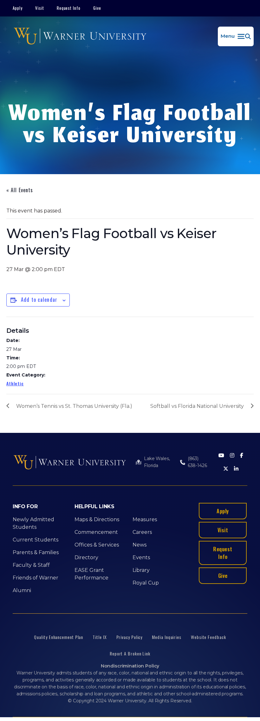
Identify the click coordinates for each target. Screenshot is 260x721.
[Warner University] (80, 36)
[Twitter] (225, 469)
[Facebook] (241, 455)
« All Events (19, 190)
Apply (18, 8)
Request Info (69, 8)
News (139, 545)
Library (141, 570)
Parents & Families (36, 552)
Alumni (22, 590)
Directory (86, 557)
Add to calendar (39, 299)
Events (141, 557)
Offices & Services (97, 545)
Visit (39, 8)
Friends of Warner (35, 578)
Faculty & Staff (31, 565)
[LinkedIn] (236, 469)
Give (97, 8)
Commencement (96, 532)
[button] (236, 36)
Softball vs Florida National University (197, 406)
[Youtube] (221, 455)
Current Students (35, 540)
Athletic (15, 383)
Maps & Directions (97, 519)
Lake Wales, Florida (157, 462)
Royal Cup (146, 583)
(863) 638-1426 (197, 462)
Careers (142, 532)
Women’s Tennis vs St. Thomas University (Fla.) (74, 406)
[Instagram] (232, 455)
